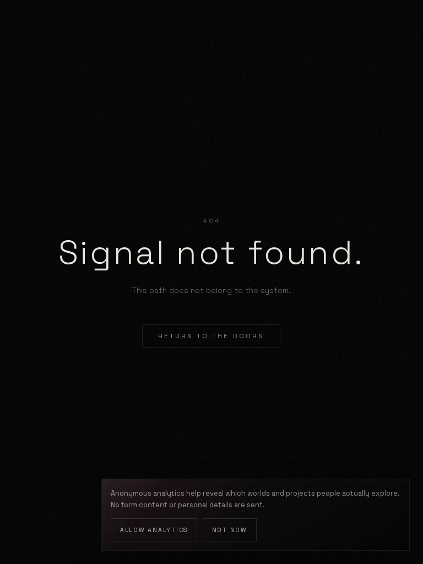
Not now (229, 530)
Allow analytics (154, 530)
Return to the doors (211, 336)
